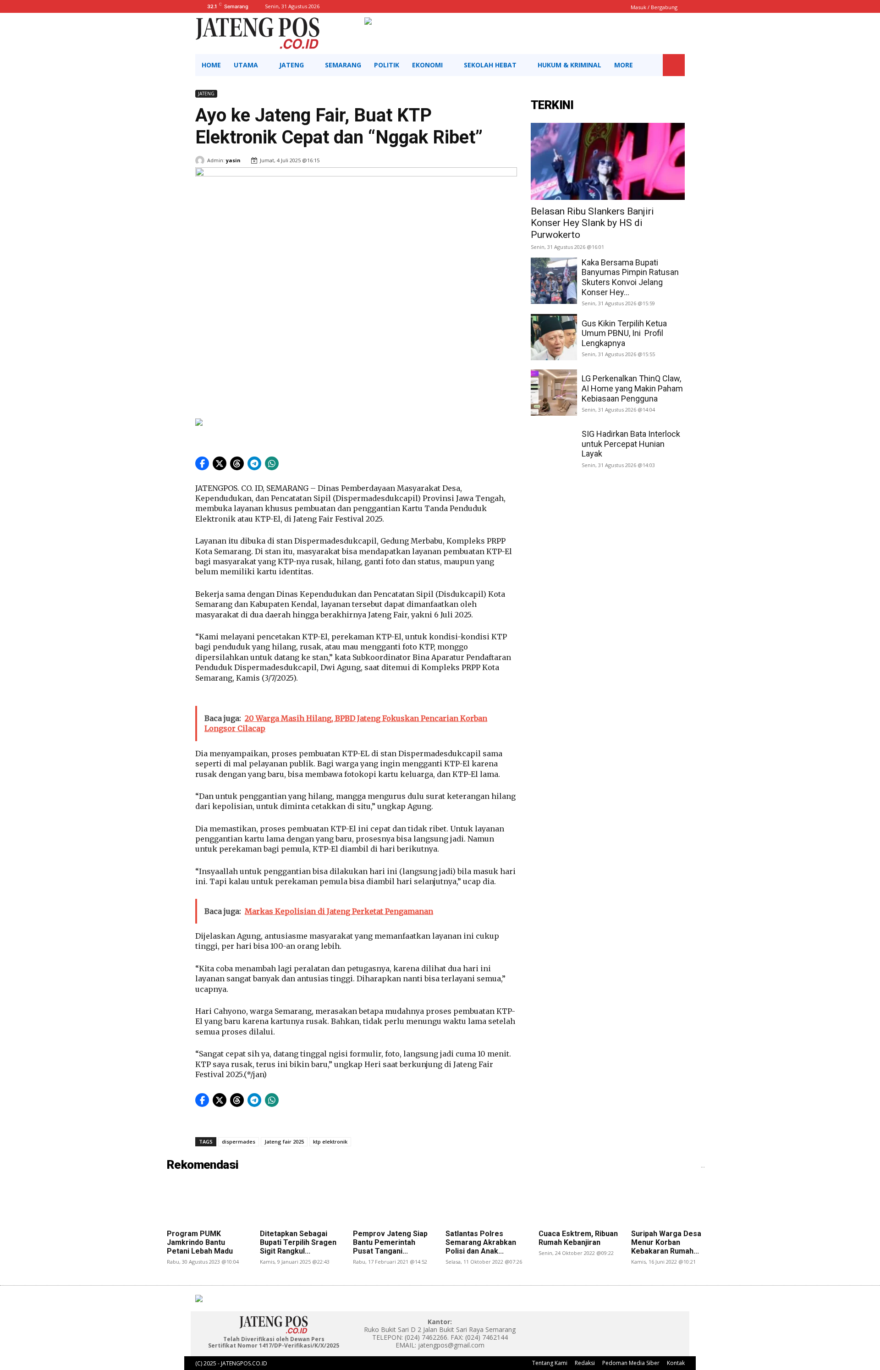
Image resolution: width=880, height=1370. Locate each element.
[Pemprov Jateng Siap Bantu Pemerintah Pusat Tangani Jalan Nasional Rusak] (393, 1203)
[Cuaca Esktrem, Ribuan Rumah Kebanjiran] (579, 1203)
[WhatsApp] (637, 1326)
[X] (617, 1326)
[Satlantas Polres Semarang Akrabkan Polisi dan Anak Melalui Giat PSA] (486, 1203)
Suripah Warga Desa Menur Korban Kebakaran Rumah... (666, 1242)
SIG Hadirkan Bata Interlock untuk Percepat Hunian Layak (631, 443)
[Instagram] (596, 1326)
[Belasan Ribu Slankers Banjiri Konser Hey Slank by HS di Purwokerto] (608, 161)
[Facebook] (575, 1326)
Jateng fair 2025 (284, 1141)
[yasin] (201, 160)
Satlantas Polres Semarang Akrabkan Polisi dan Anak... (481, 1242)
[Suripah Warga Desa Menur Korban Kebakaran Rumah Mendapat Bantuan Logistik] (672, 1203)
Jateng (206, 93)
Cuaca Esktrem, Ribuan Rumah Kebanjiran (578, 1238)
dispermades (238, 1141)
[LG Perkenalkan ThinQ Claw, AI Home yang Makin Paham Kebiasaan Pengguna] (554, 392)
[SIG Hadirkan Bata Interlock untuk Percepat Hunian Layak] (554, 448)
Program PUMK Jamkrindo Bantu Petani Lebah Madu (200, 1242)
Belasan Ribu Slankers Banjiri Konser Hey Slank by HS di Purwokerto (592, 223)
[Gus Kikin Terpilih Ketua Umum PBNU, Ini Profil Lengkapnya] (554, 337)
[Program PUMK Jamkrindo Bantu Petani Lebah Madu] (207, 1203)
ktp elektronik (330, 1141)
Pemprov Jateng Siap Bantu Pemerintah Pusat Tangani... (390, 1242)
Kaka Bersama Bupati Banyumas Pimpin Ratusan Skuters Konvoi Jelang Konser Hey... (630, 277)
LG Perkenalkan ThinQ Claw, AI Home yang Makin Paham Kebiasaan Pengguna (632, 388)
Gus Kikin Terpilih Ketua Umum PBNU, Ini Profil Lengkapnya (624, 333)
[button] (674, 65)
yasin (233, 160)
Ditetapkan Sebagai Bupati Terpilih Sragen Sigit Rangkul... (298, 1242)
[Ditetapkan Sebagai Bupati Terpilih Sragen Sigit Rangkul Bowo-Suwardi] (300, 1203)
